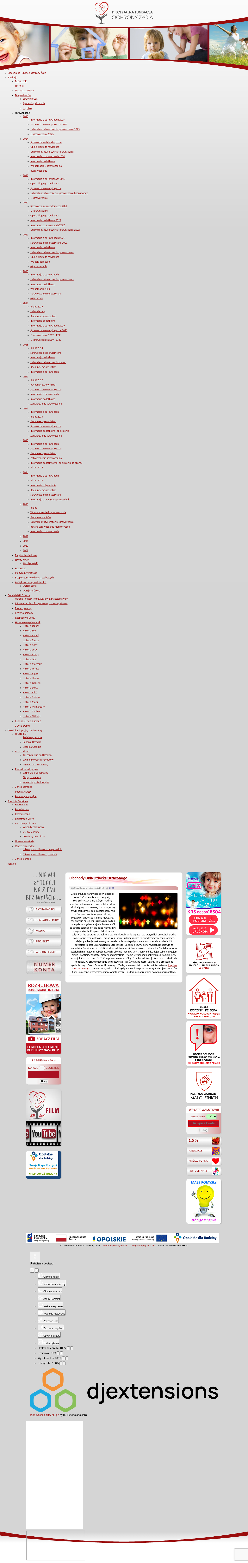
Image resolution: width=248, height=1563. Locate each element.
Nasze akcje (195, 1150)
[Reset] (32, 1270)
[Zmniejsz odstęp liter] (60, 1363)
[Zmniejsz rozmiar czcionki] (58, 1353)
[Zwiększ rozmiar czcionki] (61, 1353)
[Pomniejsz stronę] (68, 1348)
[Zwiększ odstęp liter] (64, 1363)
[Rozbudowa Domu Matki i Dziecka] (43, 1054)
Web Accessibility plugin (44, 1414)
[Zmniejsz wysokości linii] (63, 1358)
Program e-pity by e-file (143, 1245)
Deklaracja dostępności (115, 1245)
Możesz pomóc (198, 1160)
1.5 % (193, 1140)
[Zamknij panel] (37, 1270)
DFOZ (111, 888)
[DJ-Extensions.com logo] (124, 1411)
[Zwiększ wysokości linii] (66, 1358)
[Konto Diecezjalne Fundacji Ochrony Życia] (43, 966)
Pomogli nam (198, 1171)
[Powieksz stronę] (71, 1348)
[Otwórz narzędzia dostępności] (35, 1256)
